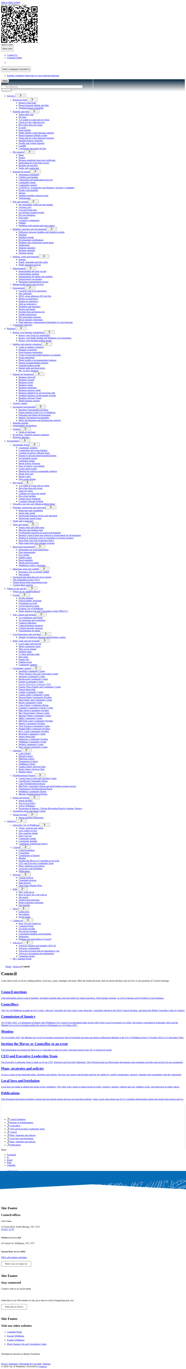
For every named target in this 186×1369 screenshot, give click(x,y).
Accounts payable (27, 928)
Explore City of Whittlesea (31, 608)
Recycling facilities (27, 496)
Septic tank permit (27, 513)
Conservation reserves (23, 585)
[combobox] (16, 69)
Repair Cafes (25, 476)
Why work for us (26, 892)
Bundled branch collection (31, 140)
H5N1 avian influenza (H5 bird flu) (35, 296)
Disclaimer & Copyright (30, 1364)
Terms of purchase (27, 432)
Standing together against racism (33, 195)
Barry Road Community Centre (33, 747)
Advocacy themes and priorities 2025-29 (37, 945)
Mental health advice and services (28, 284)
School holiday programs (30, 600)
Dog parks (23, 218)
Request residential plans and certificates (37, 160)
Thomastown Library (28, 761)
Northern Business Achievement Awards (37, 395)
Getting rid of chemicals (30, 498)
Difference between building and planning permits (42, 232)
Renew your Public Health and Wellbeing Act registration (45, 338)
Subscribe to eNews (14, 1307)
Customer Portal (26, 926)
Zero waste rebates (27, 479)
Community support (28, 185)
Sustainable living (21, 445)
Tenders (16, 429)
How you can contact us (30, 923)
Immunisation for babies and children (36, 276)
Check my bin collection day (32, 122)
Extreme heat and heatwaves (32, 312)
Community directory (22, 325)
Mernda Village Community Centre (35, 715)
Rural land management (24, 547)
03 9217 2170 (7, 1229)
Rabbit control (25, 557)
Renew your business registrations (28, 332)
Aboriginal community (29, 174)
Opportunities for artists (29, 630)
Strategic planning (27, 248)
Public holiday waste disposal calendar (36, 133)
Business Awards (26, 380)
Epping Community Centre (31, 681)
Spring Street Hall (27, 736)
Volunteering (24, 198)
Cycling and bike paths (29, 654)
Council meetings (27, 850)
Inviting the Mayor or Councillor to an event (39, 860)
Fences (22, 157)
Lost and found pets (28, 210)
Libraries (17, 750)
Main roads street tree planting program (36, 543)
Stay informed (25, 293)
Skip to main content (10, 2)
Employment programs (29, 900)
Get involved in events (29, 606)
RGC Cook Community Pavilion (34, 731)
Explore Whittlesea (15, 1340)
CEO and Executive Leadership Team (36, 863)
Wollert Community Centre (31, 744)
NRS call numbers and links (14, 1257)
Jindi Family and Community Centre (35, 700)
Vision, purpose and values (31, 828)
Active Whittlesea (27, 806)
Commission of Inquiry (29, 855)
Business (11, 328)
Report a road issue (27, 102)
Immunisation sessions (29, 274)
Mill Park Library (27, 759)
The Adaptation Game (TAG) (26, 579)
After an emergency (28, 304)
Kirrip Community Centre (30, 702)
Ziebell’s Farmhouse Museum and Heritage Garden (42, 637)
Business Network (27, 377)
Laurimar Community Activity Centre (36, 708)
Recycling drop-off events (30, 125)
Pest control (24, 574)
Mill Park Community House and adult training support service (47, 786)
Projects (16, 875)
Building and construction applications (36, 242)
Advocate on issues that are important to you (39, 951)
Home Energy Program (29, 463)
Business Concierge (28, 349)
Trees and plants (20, 524)
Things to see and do (16, 588)
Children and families (28, 177)
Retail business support (29, 400)
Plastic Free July (26, 474)
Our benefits (24, 905)
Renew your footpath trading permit (35, 340)
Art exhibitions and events (31, 617)
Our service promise (28, 931)
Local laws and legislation (30, 868)
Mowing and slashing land (31, 530)
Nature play (24, 659)
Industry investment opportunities (34, 417)
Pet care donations (27, 215)
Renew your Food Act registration (34, 335)
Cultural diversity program (31, 628)
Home (8, 966)
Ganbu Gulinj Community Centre (34, 695)
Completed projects (27, 880)
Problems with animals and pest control (36, 225)
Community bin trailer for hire (32, 148)
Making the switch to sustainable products (38, 471)
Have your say (25, 836)
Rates (21, 155)
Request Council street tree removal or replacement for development (50, 535)
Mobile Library (26, 772)
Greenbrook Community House (33, 781)
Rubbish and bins (21, 111)
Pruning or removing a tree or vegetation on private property (46, 538)
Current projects (26, 877)
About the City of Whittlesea (26, 825)
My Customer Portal (22, 958)
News (15, 909)
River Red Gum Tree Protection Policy (36, 540)
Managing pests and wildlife (26, 569)
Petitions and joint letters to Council (35, 939)
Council (16, 847)
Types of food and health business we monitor (40, 355)
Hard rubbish (25, 130)
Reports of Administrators (21, 1122)
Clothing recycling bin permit (32, 493)
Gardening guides (27, 461)
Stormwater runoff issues (30, 518)
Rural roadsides (26, 560)
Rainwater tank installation (31, 510)
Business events (26, 382)
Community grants (27, 182)
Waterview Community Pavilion (33, 739)
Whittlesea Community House (32, 791)
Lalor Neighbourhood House (32, 783)
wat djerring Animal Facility (31, 212)
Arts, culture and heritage (24, 614)
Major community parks (30, 646)
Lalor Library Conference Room (33, 705)
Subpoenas (24, 936)
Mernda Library (26, 756)
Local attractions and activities (26, 634)
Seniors (22, 193)
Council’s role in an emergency (33, 291)
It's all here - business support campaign (31, 434)
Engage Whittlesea (15, 1336)
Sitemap (46, 1364)
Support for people (21, 171)
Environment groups (28, 458)
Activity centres (20, 403)
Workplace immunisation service (33, 282)
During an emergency (29, 301)
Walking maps (25, 651)
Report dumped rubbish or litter (33, 135)
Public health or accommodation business (37, 360)
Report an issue (20, 100)
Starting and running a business (27, 344)
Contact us (18, 920)
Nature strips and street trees (31, 527)
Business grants (26, 385)
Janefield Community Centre (32, 671)
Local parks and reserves (30, 644)
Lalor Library (25, 753)
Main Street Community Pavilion (34, 710)
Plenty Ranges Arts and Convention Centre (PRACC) (43, 611)
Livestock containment (29, 220)
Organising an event (28, 603)
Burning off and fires (28, 165)
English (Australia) (33, 62)
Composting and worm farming (33, 450)
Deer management (27, 552)
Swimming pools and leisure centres (29, 811)
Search (4, 84)
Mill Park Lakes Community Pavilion (36, 721)
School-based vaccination (30, 279)
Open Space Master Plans (30, 885)
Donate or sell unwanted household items (37, 455)
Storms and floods (27, 309)
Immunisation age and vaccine (32, 271)
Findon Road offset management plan (30, 582)
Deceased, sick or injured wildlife (34, 572)
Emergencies (19, 288)
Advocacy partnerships (29, 948)
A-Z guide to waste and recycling (34, 119)
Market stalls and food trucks (32, 368)
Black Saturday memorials (31, 319)
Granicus (43, 1366)
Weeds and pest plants (29, 563)
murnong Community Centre (32, 676)
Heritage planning (27, 250)
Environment (13, 441)
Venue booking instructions (31, 817)
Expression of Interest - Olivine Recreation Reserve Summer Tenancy (50, 808)
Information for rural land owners (34, 163)
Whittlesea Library (27, 764)
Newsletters (24, 914)
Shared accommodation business (33, 363)
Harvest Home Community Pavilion (35, 697)
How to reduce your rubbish (31, 466)
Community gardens (28, 448)
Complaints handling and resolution (35, 934)
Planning (23, 234)
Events (16, 595)
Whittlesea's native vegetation (32, 565)
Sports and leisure (21, 797)
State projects (25, 883)
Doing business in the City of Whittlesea (37, 412)
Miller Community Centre (30, 718)
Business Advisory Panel (30, 398)
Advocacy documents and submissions (36, 953)
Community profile (27, 838)
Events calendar (26, 598)
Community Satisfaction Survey (33, 843)
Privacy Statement (9, 1364)
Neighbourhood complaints (31, 108)
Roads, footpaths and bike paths (33, 262)
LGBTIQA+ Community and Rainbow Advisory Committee (46, 187)
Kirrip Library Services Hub (31, 769)
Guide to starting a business (31, 347)
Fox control (24, 555)
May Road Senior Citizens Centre (34, 713)
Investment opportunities (24, 407)
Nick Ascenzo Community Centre (34, 726)
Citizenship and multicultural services (36, 180)
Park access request (27, 649)
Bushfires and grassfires (29, 306)
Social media (24, 917)
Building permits (26, 237)
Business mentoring (28, 387)
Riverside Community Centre (32, 734)
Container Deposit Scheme (31, 501)
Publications (24, 871)
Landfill (22, 146)
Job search (23, 897)
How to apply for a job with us (33, 894)
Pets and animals (20, 202)
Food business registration (30, 352)
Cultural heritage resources (31, 625)
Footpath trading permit (29, 365)
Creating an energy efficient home (34, 453)
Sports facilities (26, 800)
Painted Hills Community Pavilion (34, 728)
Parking (22, 259)
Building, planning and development (29, 229)
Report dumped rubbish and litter (34, 105)
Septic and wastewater (29, 168)
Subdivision (24, 245)
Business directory (21, 437)
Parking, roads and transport (26, 256)
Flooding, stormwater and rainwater (29, 507)
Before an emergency (28, 299)
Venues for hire (20, 814)
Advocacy (17, 943)
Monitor (22, 858)
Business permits (20, 423)
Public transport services (30, 265)
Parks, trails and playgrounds (26, 641)
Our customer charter (28, 833)
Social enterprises (27, 357)
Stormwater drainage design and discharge (38, 515)
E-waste (22, 127)
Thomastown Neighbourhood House (35, 789)
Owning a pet (25, 207)
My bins (22, 117)
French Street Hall (27, 689)
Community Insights (28, 841)
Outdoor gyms (25, 662)
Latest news (24, 911)
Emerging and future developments (35, 415)
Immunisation (19, 268)
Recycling (17, 483)
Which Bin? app (26, 114)
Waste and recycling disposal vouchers (36, 138)
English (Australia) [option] (33, 75)
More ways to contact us (16, 1264)
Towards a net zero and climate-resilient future (34, 504)
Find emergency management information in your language (46, 322)
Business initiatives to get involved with (37, 393)
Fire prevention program (30, 317)
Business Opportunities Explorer (33, 410)
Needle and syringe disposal (31, 143)
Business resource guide (30, 390)
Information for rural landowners (34, 549)
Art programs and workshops (32, 620)
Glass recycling (26, 491)
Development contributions (31, 240)
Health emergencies (28, 314)
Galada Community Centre (31, 692)
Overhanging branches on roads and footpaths (40, 532)
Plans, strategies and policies (32, 866)
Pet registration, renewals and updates (36, 204)
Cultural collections (27, 623)
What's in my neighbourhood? (26, 591)
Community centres (22, 668)
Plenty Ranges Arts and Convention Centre (38, 674)
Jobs (15, 889)
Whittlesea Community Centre (32, 742)
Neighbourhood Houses (24, 775)
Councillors (24, 853)
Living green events (28, 468)
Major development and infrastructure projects (40, 420)
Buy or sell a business (29, 370)
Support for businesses (23, 374)
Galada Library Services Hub (32, 766)
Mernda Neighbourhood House (33, 794)
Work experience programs (31, 902)
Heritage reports (26, 253)
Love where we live (28, 830)
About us (11, 821)
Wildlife (22, 223)
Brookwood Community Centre (33, 679)
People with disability (28, 190)
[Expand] (20, 96)
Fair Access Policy (27, 803)
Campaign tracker (27, 956)
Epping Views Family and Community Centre (40, 687)
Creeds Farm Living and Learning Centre (38, 778)
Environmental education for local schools (32, 577)
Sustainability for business (25, 425)
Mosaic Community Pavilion (32, 723)
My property (18, 152)
